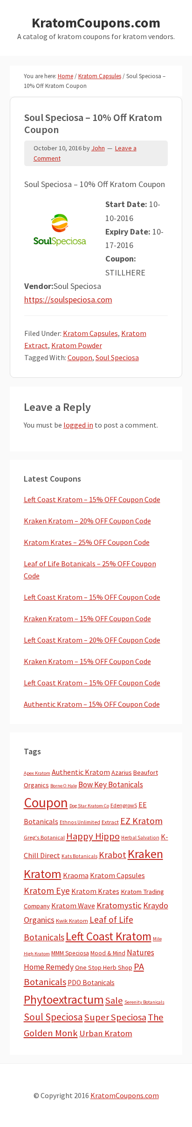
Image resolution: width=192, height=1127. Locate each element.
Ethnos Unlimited (80, 822)
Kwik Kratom (72, 920)
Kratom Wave (73, 905)
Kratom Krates (95, 891)
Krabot (112, 854)
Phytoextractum (64, 999)
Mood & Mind (107, 953)
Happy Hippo (93, 836)
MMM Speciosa (70, 953)
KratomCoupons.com (96, 22)
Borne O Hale (63, 786)
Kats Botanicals (79, 856)
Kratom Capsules (90, 333)
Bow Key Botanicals (110, 784)
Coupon (80, 357)
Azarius (121, 772)
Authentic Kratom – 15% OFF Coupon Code (92, 704)
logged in (78, 424)
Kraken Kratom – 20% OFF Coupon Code (87, 520)
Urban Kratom (105, 1033)
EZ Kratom (141, 820)
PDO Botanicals (91, 982)
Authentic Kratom (81, 772)
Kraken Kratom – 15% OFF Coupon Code (87, 618)
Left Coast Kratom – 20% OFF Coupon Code (92, 639)
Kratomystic (119, 905)
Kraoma (76, 875)
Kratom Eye (47, 890)
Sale (114, 1000)
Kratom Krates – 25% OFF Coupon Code (87, 542)
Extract (110, 821)
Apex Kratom (37, 773)
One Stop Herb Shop (103, 967)
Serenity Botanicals (144, 1002)
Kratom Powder (76, 345)
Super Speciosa (115, 1017)
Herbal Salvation (140, 837)
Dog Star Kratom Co (89, 806)
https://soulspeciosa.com (68, 299)
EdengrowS (123, 805)
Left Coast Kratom (108, 936)
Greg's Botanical (44, 837)
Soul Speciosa (117, 357)
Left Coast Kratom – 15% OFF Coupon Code (92, 499)
